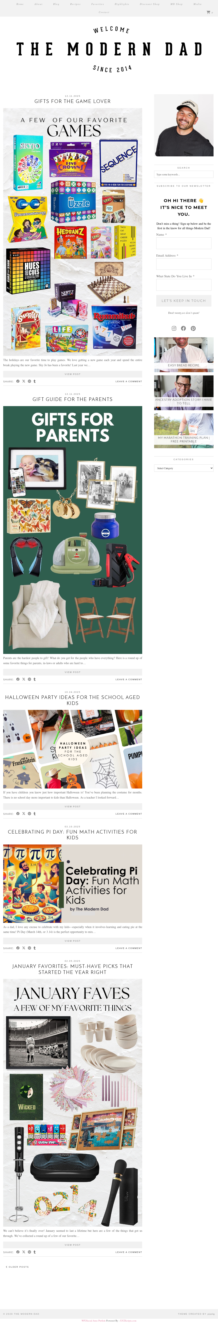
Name (161, 234)
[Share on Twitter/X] (24, 382)
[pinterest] (193, 328)
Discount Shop (150, 4)
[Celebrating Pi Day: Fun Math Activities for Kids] (72, 922)
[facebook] (183, 328)
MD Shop (177, 4)
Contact (104, 12)
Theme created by (196, 1314)
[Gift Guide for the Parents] (72, 653)
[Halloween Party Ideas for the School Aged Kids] (72, 787)
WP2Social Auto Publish (94, 1320)
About (38, 4)
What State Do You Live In (175, 276)
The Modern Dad (26, 1314)
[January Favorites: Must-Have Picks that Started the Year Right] (72, 1225)
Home (20, 4)
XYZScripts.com (128, 1320)
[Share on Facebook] (18, 382)
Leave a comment (129, 381)
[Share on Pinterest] (30, 382)
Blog (56, 4)
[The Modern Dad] (109, 42)
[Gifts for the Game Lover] (72, 355)
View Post (73, 374)
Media (198, 4)
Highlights (122, 4)
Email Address (167, 255)
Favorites (97, 4)
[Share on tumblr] (35, 382)
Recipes (75, 4)
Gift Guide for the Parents (73, 399)
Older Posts (18, 1267)
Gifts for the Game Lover (72, 101)
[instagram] (174, 328)
